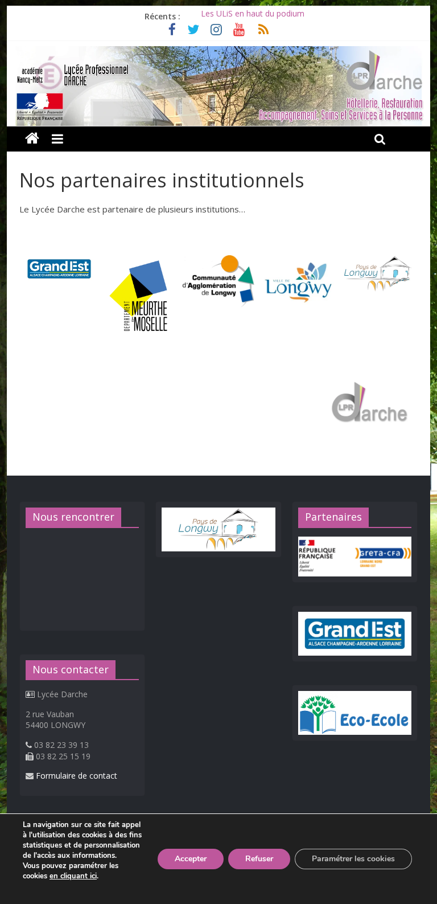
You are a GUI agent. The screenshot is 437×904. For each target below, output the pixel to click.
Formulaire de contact (76, 775)
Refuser (259, 858)
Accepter (191, 858)
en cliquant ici (73, 876)
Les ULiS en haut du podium (252, 16)
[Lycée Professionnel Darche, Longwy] (219, 53)
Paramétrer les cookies (353, 858)
